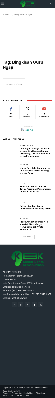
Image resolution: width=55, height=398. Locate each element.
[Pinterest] (27, 304)
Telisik (22, 183)
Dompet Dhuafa (26, 145)
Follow (27, 107)
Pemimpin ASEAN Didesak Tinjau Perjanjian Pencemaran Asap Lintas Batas (35, 189)
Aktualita (24, 165)
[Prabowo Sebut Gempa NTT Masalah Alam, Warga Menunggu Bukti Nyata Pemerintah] (10, 224)
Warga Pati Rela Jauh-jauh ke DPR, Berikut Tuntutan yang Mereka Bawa (35, 170)
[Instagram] (20, 304)
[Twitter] (40, 304)
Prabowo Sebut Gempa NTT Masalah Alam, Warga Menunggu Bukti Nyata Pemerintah (34, 226)
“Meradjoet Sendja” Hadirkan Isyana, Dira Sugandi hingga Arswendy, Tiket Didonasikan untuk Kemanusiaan (35, 152)
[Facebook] (14, 304)
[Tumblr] (34, 304)
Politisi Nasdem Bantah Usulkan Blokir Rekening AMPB (35, 207)
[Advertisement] (27, 38)
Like (11, 107)
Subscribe (44, 107)
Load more (26, 236)
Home (5, 14)
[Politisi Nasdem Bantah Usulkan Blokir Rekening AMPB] (10, 206)
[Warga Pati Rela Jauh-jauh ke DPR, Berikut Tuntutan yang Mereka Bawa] (10, 169)
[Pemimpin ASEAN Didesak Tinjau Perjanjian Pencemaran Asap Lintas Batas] (10, 187)
